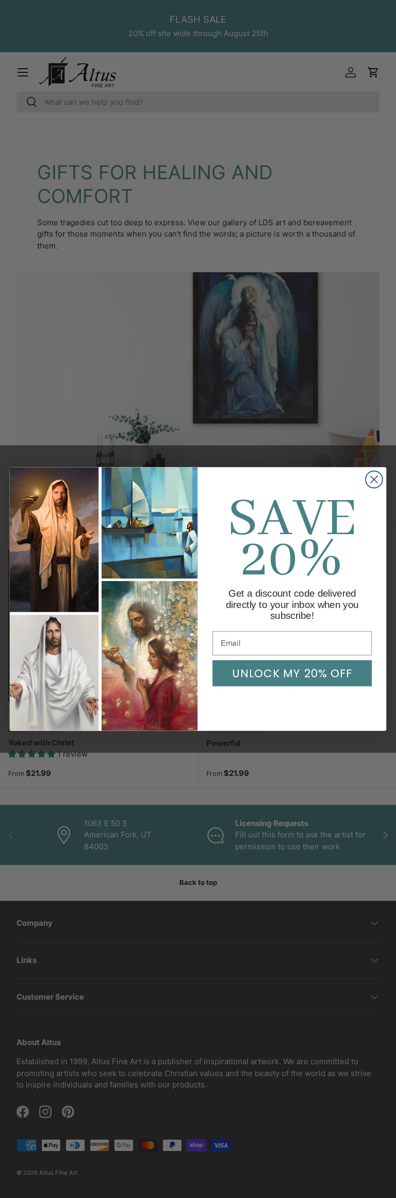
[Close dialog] (374, 479)
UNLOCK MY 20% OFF (292, 673)
